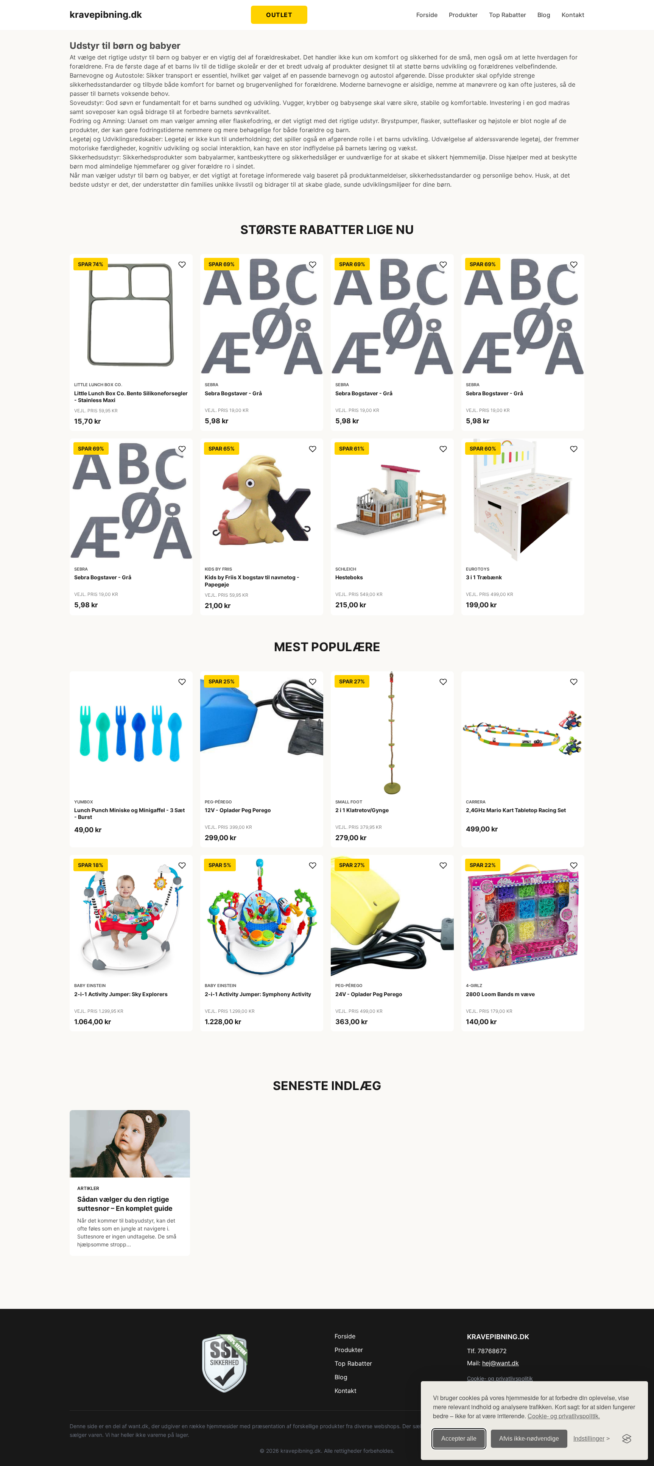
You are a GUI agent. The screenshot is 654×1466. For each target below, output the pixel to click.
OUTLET (279, 15)
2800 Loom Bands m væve (500, 994)
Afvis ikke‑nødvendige (529, 1438)
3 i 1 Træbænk (484, 577)
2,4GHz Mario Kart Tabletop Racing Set (516, 810)
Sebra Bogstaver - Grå (233, 393)
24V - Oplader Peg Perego (368, 994)
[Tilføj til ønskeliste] (182, 264)
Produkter (463, 15)
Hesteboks (349, 577)
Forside (427, 15)
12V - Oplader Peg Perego (238, 810)
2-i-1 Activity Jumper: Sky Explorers (121, 994)
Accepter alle (458, 1438)
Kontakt (573, 15)
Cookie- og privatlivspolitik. (564, 1415)
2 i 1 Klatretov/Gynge (362, 810)
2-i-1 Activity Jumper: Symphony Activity (258, 994)
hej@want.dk (500, 1363)
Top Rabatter (507, 15)
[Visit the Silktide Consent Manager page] (627, 1439)
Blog (543, 15)
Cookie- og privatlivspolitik (500, 1378)
